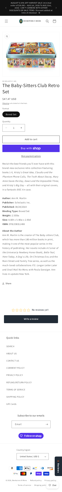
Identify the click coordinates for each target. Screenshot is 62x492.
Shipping (5, 103)
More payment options (31, 156)
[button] (6, 21)
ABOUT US (11, 353)
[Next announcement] (56, 7)
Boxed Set (11, 114)
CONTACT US (12, 360)
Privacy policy (50, 480)
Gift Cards (11, 404)
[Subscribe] (46, 424)
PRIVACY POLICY (14, 375)
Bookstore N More (19, 480)
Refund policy (35, 480)
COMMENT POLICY (15, 367)
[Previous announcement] (5, 7)
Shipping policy (40, 485)
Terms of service (24, 485)
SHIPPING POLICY (15, 396)
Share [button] (8, 283)
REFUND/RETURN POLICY (19, 382)
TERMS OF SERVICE (15, 389)
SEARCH (10, 346)
